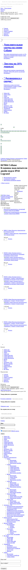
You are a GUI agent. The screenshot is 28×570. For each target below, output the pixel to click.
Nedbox (12, 526)
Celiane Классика (8, 98)
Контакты (6, 35)
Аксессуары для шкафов (13, 534)
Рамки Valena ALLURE (16, 496)
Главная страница (5, 158)
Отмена (3, 420)
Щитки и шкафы (8, 107)
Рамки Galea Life (14, 484)
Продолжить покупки (17, 398)
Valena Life (6, 93)
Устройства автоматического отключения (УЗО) (14, 508)
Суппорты (9, 179)
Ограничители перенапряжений (15, 512)
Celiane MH (10, 538)
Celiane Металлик (8, 100)
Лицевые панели (14, 485)
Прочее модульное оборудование (15, 514)
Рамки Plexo (13, 491)
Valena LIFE (10, 499)
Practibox (12, 527)
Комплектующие (11, 521)
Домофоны (10, 545)
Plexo (5, 104)
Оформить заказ (5, 406)
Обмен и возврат (8, 31)
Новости (6, 34)
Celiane (25, 158)
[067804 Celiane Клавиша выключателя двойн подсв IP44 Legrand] (7, 199)
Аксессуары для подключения (15, 516)
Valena (5, 96)
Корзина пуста (3, 10)
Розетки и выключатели (16, 158)
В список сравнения (6, 398)
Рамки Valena (13, 461)
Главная (6, 28)
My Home (6, 112)
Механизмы (4, 160)
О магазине (7, 32)
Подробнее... (7, 58)
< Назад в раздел (5, 183)
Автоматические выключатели (15, 506)
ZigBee (5, 111)
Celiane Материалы (9, 101)
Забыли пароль (15, 431)
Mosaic (5, 103)
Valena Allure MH (11, 541)
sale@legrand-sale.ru (6, 390)
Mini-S (11, 530)
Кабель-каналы (8, 110)
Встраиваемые (11, 524)
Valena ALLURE (11, 493)
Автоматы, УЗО (8, 105)
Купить (10, 239)
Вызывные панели (12, 547)
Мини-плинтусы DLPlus (13, 520)
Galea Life (6, 97)
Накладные (10, 528)
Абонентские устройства (13, 548)
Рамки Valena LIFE (15, 502)
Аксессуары (10, 549)
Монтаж (9, 551)
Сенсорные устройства (13, 555)
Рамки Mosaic (13, 477)
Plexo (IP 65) (13, 531)
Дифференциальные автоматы (15, 510)
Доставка (6, 29)
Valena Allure (7, 94)
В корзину (20, 191)
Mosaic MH (10, 540)
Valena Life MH (11, 542)
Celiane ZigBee (11, 556)
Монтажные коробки (12, 180)
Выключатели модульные (13, 513)
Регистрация (8, 8)
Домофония (7, 108)
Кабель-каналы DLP (12, 519)
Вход (2, 8)
